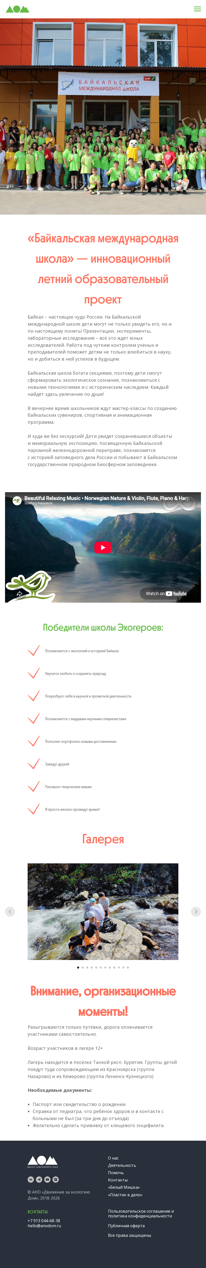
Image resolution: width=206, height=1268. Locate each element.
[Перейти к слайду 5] (96, 968)
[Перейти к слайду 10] (119, 968)
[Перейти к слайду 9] (114, 968)
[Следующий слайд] (196, 912)
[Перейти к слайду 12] (128, 968)
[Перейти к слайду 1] (78, 968)
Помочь (116, 1172)
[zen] (56, 1179)
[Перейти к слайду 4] (92, 968)
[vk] (31, 1179)
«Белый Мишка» (124, 1187)
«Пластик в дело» (125, 1195)
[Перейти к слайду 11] (123, 968)
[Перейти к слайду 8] (110, 968)
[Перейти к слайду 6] (101, 968)
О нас (113, 1158)
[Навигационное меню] (197, 9)
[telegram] (39, 1179)
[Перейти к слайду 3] (87, 968)
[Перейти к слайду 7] (105, 968)
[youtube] (47, 1179)
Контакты (118, 1180)
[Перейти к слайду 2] (83, 968)
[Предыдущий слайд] (10, 912)
